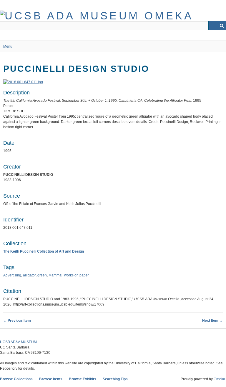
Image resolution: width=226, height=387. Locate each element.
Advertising (12, 275)
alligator (29, 275)
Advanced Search (212, 25)
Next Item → (212, 320)
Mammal (55, 275)
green (42, 275)
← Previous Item (17, 320)
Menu (7, 46)
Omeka (219, 379)
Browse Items (50, 379)
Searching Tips (115, 379)
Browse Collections (16, 379)
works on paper (76, 275)
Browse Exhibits (82, 379)
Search (221, 25)
